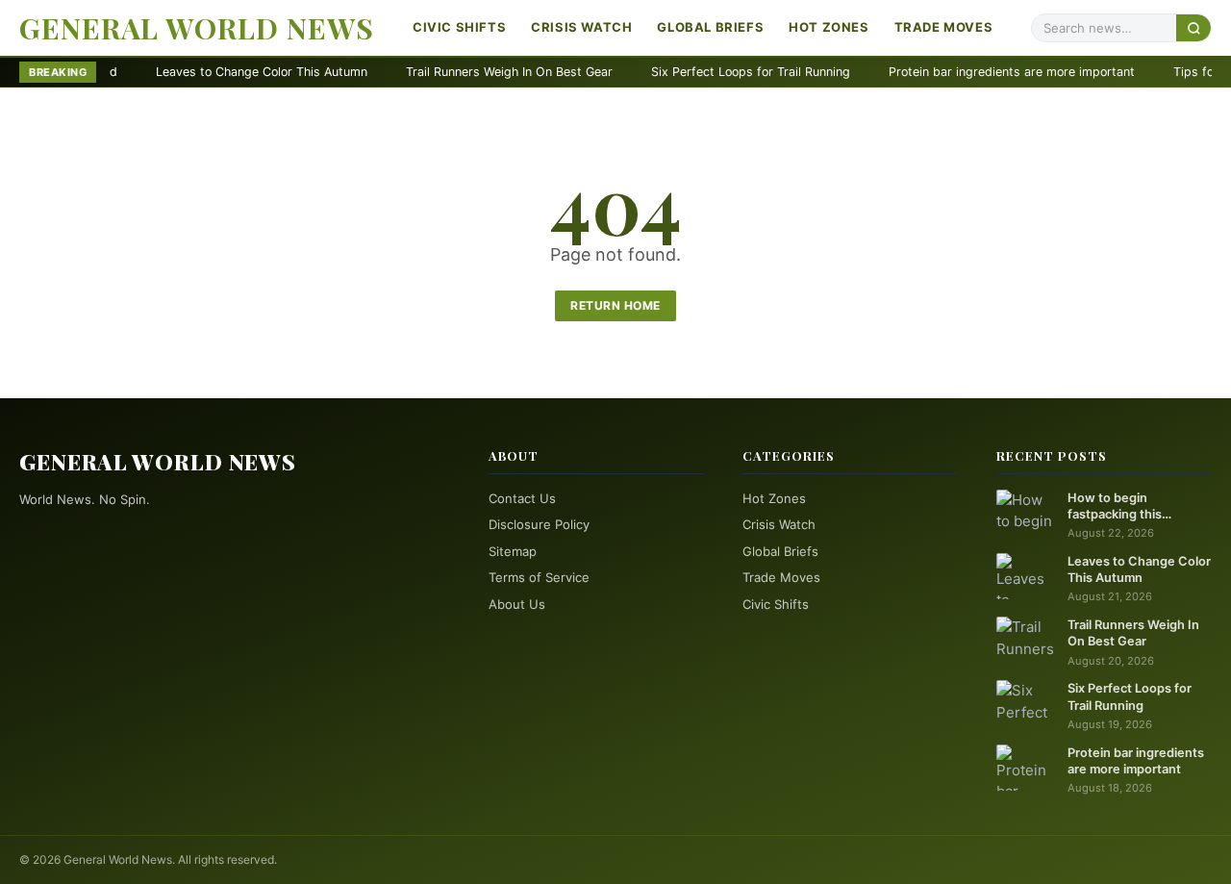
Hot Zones (828, 27)
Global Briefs (710, 27)
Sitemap (513, 551)
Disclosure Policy (539, 524)
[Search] (1193, 27)
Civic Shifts (459, 27)
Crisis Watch (581, 27)
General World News (196, 28)
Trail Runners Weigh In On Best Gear (470, 71)
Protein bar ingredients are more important (973, 71)
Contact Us (522, 498)
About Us (517, 604)
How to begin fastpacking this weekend (1115, 507)
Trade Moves (943, 27)
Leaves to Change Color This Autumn (223, 71)
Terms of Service (539, 577)
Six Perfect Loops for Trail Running (712, 71)
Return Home (615, 305)
